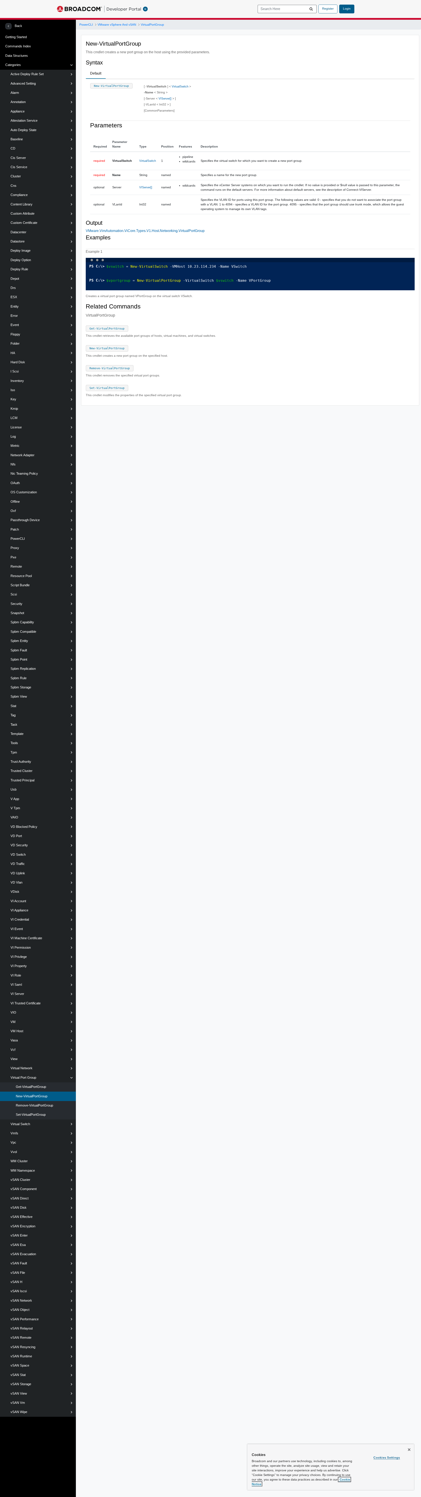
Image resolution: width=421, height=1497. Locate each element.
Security (16, 604)
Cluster (16, 176)
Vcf (13, 1049)
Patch (15, 529)
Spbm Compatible (23, 631)
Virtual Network (21, 1068)
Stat (13, 706)
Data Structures (16, 55)
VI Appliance (19, 910)
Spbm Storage (21, 687)
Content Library (21, 204)
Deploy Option (21, 260)
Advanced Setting (23, 83)
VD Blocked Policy (24, 827)
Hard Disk (18, 362)
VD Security (19, 845)
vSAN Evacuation (23, 1254)
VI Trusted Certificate (26, 1003)
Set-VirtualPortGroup (31, 1114)
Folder (15, 343)
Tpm (14, 752)
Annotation (18, 102)
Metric (15, 445)
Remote (16, 566)
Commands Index (18, 46)
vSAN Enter (19, 1235)
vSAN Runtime (21, 1356)
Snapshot (17, 613)
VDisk (15, 891)
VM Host (17, 1031)
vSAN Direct (20, 1198)
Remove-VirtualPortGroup (34, 1105)
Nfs (13, 464)
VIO (13, 1012)
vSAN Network (21, 1300)
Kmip (14, 408)
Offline (15, 501)
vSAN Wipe (19, 1412)
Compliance (19, 195)
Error (14, 315)
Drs (13, 288)
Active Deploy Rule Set (27, 74)
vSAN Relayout (22, 1328)
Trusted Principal (22, 780)
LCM (14, 418)
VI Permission (21, 947)
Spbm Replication (23, 668)
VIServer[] (165, 98)
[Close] (409, 1449)
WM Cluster (19, 1161)
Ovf (13, 511)
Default (95, 73)
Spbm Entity (19, 641)
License (16, 427)
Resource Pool (21, 576)
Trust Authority (21, 761)
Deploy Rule (19, 269)
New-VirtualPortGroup (31, 1096)
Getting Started (16, 37)
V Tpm (15, 808)
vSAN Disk (19, 1207)
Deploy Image (20, 250)
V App (15, 799)
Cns (13, 185)
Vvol (14, 1152)
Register (328, 8)
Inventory (17, 381)
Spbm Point (19, 659)
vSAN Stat (18, 1375)
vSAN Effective (21, 1217)
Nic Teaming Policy (24, 473)
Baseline (17, 139)
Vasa (14, 1040)
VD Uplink (18, 873)
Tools (14, 743)
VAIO (14, 817)
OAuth (15, 483)
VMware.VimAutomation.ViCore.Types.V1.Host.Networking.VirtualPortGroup (145, 231)
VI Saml (16, 984)
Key (13, 399)
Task (14, 724)
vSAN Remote (21, 1337)
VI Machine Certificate (26, 938)
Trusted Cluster (21, 771)
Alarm (15, 92)
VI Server (17, 994)
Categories (13, 65)
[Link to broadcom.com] (79, 9)
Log (13, 436)
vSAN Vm (18, 1402)
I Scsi (15, 371)
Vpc (13, 1142)
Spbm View (19, 696)
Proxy (15, 548)
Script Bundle (20, 585)
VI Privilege (19, 957)
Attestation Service (24, 120)
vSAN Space (20, 1365)
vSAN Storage (21, 1384)
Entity (15, 306)
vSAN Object (20, 1310)
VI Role (16, 975)
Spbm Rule (19, 678)
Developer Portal (123, 9)
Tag (13, 715)
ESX (14, 297)
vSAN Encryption (23, 1226)
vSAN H (16, 1282)
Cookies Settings (386, 1457)
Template (17, 734)
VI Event (17, 929)
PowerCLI (18, 538)
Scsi (14, 594)
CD (13, 148)
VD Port (16, 836)
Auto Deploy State (23, 130)
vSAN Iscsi (19, 1291)
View (14, 1059)
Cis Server (18, 158)
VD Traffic (18, 864)
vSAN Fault (19, 1263)
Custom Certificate (24, 223)
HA (13, 353)
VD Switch (18, 854)
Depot (15, 278)
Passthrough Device (25, 520)
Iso (13, 390)
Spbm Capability (22, 622)
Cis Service (19, 167)
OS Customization (24, 492)
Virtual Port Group (23, 1077)
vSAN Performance (25, 1319)
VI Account (18, 901)
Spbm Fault (19, 650)
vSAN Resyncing (23, 1347)
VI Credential (20, 919)
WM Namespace (23, 1170)
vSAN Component (24, 1189)
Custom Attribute (22, 213)
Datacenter (18, 232)
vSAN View (19, 1393)
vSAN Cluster (20, 1180)
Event (15, 325)
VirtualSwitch (180, 86)
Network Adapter (22, 455)
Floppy (15, 334)
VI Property (19, 966)
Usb (13, 789)
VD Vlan (16, 882)
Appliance (18, 111)
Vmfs (14, 1133)
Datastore (18, 241)
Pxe (13, 557)
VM (13, 1022)
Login (347, 8)
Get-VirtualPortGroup (31, 1087)
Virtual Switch (20, 1124)
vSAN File (18, 1272)
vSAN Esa (18, 1245)
